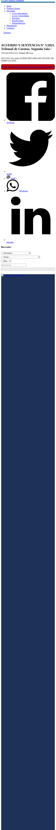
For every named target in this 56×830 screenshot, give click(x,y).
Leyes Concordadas (20, 16)
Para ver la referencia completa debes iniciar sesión (28, 67)
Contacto (10, 28)
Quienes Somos (13, 8)
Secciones (11, 11)
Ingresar (7, 33)
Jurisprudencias (18, 23)
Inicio (9, 6)
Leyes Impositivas (19, 13)
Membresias (12, 25)
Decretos (16, 18)
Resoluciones (17, 21)
